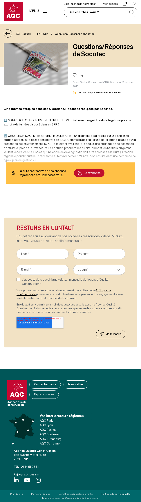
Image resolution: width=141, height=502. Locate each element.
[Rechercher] (131, 12)
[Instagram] (38, 480)
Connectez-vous (52, 175)
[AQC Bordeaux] (17, 432)
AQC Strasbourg (51, 439)
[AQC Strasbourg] (33, 421)
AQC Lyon (46, 425)
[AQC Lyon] (28, 430)
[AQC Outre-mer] (13, 443)
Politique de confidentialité (116, 494)
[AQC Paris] (23, 420)
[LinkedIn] (16, 480)
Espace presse (44, 394)
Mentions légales (40, 494)
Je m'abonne (92, 173)
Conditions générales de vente (76, 494)
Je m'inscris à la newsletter (80, 4)
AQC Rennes (48, 429)
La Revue (42, 34)
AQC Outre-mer (50, 443)
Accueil (26, 34)
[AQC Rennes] (16, 422)
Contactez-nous (45, 384)
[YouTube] (27, 480)
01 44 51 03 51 (30, 466)
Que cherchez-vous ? (83, 12)
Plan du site (16, 494)
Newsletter (75, 384)
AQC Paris (46, 420)
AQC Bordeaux (49, 434)
